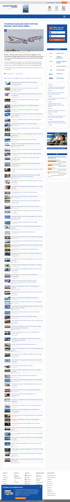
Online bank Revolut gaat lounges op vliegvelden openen (24, 249)
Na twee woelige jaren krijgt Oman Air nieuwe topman (24, 139)
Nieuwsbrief (29, 475)
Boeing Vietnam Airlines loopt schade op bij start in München (25, 311)
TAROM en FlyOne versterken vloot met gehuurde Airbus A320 (26, 149)
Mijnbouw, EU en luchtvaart (55, 143)
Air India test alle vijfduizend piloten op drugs (22, 365)
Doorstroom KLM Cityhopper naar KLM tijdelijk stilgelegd (24, 105)
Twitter (27, 477)
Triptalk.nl (49, 479)
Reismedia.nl (50, 483)
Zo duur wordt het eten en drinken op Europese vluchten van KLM (26, 241)
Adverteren (5, 477)
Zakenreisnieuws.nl (51, 477)
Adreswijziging (39, 482)
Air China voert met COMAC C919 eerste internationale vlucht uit (26, 405)
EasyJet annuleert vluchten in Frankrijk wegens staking (24, 316)
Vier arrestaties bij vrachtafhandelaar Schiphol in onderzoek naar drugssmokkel (57, 122)
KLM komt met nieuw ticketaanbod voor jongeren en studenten (26, 264)
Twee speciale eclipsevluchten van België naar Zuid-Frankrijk (25, 423)
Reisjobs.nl (49, 487)
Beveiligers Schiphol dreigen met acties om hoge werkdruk (25, 419)
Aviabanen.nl (50, 485)
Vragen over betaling (38, 479)
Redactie (5, 479)
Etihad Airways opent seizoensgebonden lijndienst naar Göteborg (26, 415)
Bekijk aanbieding (20, 498)
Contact (4, 475)
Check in (63, 2)
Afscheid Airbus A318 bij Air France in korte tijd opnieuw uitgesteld (27, 236)
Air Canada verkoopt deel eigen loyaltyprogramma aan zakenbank (26, 379)
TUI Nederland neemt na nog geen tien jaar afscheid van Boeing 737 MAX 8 (56, 88)
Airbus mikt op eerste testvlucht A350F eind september (24, 196)
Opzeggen (38, 484)
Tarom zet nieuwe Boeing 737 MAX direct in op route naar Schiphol (27, 433)
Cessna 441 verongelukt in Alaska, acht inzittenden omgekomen (26, 119)
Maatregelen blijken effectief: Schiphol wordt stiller (23, 232)
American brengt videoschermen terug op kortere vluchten (25, 206)
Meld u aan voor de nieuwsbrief (24, 78)
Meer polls (50, 176)
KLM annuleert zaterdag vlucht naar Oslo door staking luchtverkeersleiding (57, 116)
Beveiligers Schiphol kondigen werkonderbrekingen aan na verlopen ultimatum (56, 105)
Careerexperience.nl (51, 493)
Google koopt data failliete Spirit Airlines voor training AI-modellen (26, 245)
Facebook (28, 479)
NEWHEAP (16, 482)
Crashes (49, 85)
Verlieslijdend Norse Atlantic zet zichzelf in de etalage (24, 123)
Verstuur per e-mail (10, 78)
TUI (15, 480)
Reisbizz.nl (49, 481)
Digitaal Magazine (51, 2)
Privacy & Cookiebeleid (6, 484)
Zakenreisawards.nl (51, 495)
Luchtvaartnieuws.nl (51, 475)
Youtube (28, 483)
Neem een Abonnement (39, 476)
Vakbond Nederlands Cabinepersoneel (17, 477)
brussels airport (19, 73)
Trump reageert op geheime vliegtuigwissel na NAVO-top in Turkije (27, 449)
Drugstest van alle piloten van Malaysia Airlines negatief (24, 297)
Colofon (4, 481)
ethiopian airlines (10, 73)
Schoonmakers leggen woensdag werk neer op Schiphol (24, 222)
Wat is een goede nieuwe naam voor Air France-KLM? (57, 157)
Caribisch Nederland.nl (50, 490)
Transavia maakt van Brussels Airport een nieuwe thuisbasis (25, 128)
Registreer (58, 2)
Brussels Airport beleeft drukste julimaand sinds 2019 (24, 344)
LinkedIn (28, 481)
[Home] (10, 7)
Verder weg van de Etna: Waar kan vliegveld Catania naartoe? (25, 389)
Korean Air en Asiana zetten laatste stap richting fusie (24, 375)
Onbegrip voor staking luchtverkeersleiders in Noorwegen (25, 109)
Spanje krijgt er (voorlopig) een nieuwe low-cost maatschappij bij (26, 301)
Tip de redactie (37, 78)
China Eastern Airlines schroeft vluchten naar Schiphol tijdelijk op (26, 153)
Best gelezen (50, 84)
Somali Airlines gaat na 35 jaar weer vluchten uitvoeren (24, 192)
